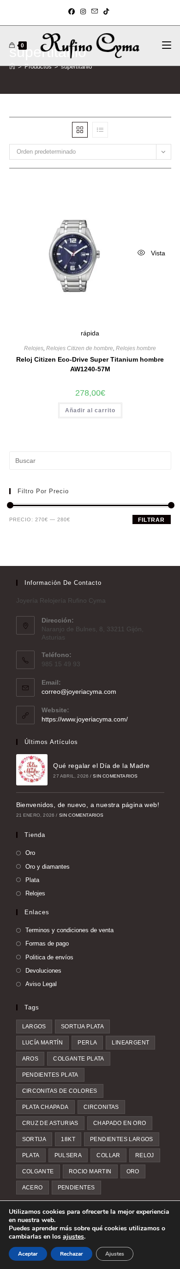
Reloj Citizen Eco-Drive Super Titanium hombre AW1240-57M (90, 364)
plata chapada (45, 1107)
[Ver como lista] (100, 130)
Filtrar (151, 520)
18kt (68, 1139)
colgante (38, 1171)
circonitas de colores (59, 1091)
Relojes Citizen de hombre (79, 348)
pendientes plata (50, 1075)
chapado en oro (119, 1123)
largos (34, 1026)
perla (87, 1042)
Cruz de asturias (50, 1123)
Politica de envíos (49, 957)
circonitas (101, 1107)
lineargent (130, 1042)
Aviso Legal (41, 984)
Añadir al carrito (90, 410)
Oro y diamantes (47, 866)
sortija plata (82, 1026)
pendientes (76, 1187)
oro (132, 1171)
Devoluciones (43, 970)
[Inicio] (12, 66)
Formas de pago (47, 943)
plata (31, 1155)
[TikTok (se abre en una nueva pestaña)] (106, 11)
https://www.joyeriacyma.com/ (85, 719)
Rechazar (71, 1253)
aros (30, 1059)
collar (108, 1155)
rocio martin (90, 1171)
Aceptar (28, 1253)
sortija (34, 1139)
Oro (30, 852)
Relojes (33, 348)
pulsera (68, 1155)
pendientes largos (121, 1139)
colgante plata (78, 1059)
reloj (144, 1155)
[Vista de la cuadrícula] (80, 130)
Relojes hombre (136, 348)
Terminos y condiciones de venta (69, 930)
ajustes (73, 1237)
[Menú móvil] (166, 45)
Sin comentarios (115, 776)
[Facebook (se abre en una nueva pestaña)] (73, 11)
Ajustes (114, 1253)
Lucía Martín (42, 1042)
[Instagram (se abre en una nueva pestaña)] (83, 11)
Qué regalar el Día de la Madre (101, 765)
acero (32, 1187)
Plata (32, 880)
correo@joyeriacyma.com (79, 691)
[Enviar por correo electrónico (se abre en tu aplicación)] (95, 11)
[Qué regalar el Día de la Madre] (32, 769)
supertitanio (76, 66)
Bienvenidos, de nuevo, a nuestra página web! (88, 804)
